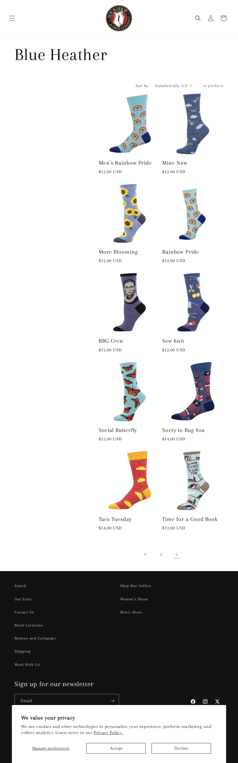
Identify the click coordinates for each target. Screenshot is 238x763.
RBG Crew (111, 341)
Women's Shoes (134, 599)
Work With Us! (28, 664)
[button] (12, 18)
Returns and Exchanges (35, 638)
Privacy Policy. (108, 732)
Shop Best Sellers (135, 586)
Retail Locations (29, 625)
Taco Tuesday (115, 519)
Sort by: (142, 85)
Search (20, 586)
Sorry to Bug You (183, 430)
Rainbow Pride (180, 252)
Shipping (22, 651)
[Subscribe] (112, 701)
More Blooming (118, 252)
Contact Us (24, 612)
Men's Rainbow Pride (125, 163)
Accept (116, 748)
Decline (181, 748)
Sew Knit (173, 341)
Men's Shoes (131, 612)
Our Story (23, 599)
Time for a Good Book (190, 519)
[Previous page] (145, 554)
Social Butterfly (118, 430)
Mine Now (174, 163)
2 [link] (177, 554)
